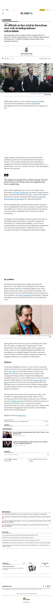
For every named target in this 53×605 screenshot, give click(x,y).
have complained (25, 295)
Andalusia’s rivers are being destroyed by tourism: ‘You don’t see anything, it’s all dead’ (21, 540)
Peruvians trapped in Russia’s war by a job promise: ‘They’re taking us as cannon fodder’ (26, 514)
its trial (34, 101)
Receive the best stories (8, 566)
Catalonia (6, 20)
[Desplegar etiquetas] (48, 454)
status (16, 401)
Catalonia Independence (13, 454)
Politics (5, 454)
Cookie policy (34, 593)
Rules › (47, 424)
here (32, 461)
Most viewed (5, 532)
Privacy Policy (23, 593)
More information (7, 460)
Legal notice (18, 593)
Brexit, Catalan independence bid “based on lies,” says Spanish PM (31, 433)
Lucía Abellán (22, 445)
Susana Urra (21, 415)
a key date (12, 371)
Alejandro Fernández (17, 435)
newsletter (5, 563)
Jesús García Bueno (26, 53)
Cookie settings (29, 593)
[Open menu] (3, 13)
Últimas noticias (6, 511)
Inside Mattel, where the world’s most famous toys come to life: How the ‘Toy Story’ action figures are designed (26, 542)
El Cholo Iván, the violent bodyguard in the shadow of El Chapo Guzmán (18, 537)
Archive (30, 563)
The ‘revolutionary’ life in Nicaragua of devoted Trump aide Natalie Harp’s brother (20, 535)
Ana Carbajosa (16, 445)
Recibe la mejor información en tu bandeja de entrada (17, 421)
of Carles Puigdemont (20, 192)
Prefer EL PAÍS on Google (45, 58)
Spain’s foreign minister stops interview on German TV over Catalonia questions (30, 442)
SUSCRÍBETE (42, 9)
